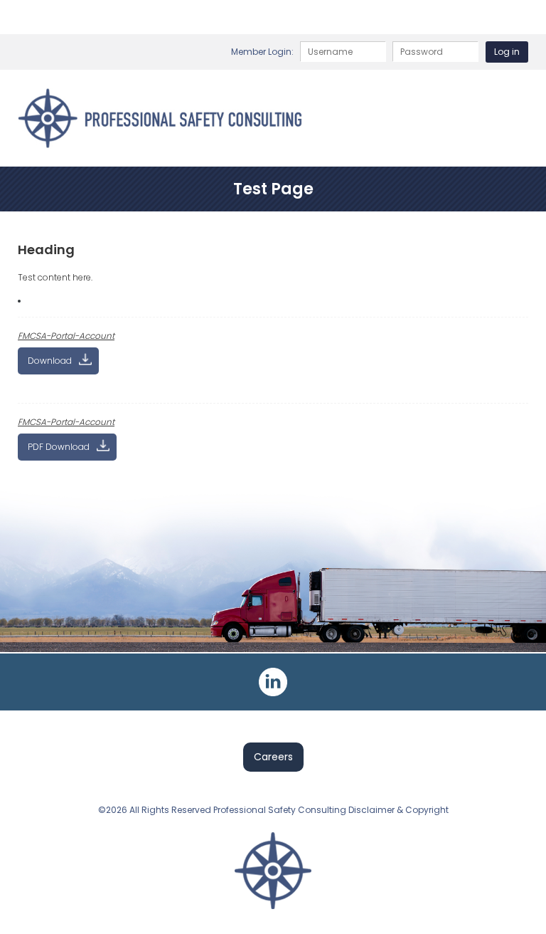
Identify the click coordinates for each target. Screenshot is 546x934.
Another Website (19, 301)
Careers (273, 757)
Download (50, 361)
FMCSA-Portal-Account (66, 336)
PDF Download (59, 447)
